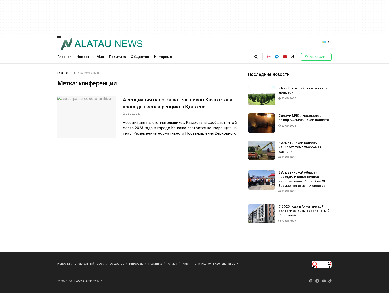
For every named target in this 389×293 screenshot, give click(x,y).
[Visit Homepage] (101, 44)
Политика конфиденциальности (215, 263)
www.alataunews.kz (89, 280)
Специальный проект (90, 263)
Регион (172, 263)
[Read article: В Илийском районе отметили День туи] (261, 95)
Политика (117, 57)
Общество (140, 57)
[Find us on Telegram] (277, 56)
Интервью (163, 57)
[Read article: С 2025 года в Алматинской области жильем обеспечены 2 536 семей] (261, 214)
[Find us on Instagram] (269, 56)
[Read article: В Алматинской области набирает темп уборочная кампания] (261, 150)
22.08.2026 (288, 98)
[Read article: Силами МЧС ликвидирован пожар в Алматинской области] (261, 123)
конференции (89, 72)
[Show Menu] (59, 36)
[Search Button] (256, 56)
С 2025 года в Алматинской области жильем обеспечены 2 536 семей (303, 210)
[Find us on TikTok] (292, 56)
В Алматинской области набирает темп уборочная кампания (300, 147)
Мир (100, 57)
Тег (74, 72)
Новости (84, 57)
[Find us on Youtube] (285, 56)
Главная (64, 57)
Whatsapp (318, 57)
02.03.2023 (133, 113)
